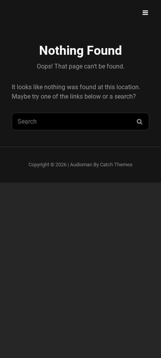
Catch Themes (116, 164)
